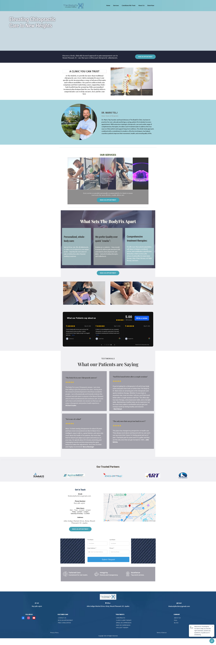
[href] (130, 507)
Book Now (150, 5)
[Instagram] (28, 618)
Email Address (91, 548)
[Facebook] (23, 618)
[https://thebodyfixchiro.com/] (73, 5)
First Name (90, 539)
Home (108, 5)
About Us (141, 5)
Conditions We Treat (128, 5)
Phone (112, 548)
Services (116, 5)
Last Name (112, 539)
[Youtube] (34, 618)
